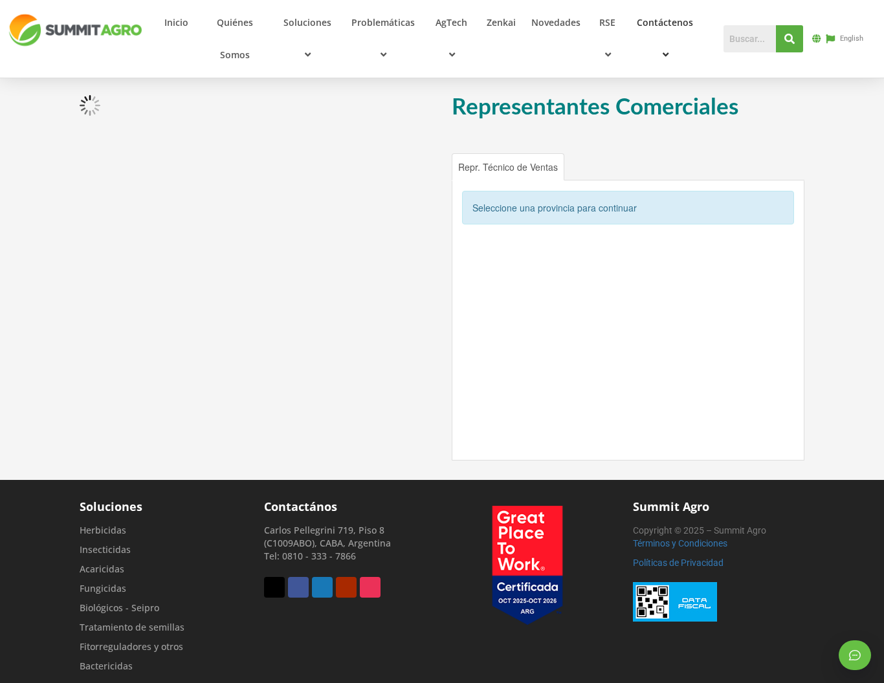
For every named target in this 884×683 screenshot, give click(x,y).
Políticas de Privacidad (678, 563)
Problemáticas (383, 22)
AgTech (451, 22)
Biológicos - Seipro (119, 608)
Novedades (555, 22)
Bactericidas (106, 666)
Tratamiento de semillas (132, 627)
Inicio (176, 22)
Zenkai (501, 22)
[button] (332, 22)
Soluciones (307, 22)
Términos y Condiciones (680, 543)
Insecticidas (105, 549)
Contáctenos (665, 22)
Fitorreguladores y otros (131, 646)
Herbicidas (103, 530)
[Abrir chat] (855, 655)
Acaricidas (102, 569)
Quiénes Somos (235, 38)
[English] (832, 39)
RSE (607, 22)
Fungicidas (103, 588)
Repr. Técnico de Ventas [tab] (508, 166)
